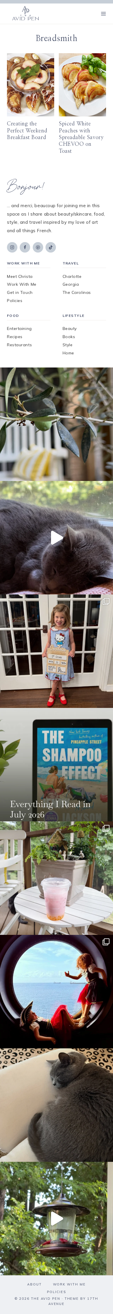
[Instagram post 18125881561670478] (56, 1105)
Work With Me (22, 284)
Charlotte (72, 276)
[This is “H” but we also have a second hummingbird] (56, 1218)
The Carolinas (77, 292)
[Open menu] (103, 13)
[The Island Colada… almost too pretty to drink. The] (56, 878)
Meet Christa (20, 276)
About (34, 1284)
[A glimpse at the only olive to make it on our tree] (56, 424)
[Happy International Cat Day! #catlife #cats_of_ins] (56, 537)
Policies (14, 300)
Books (69, 336)
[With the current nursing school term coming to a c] (56, 764)
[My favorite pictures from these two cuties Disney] (56, 991)
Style (68, 344)
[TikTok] (50, 247)
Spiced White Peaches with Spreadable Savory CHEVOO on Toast (81, 137)
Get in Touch (20, 292)
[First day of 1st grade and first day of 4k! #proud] (56, 651)
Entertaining (19, 328)
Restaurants (19, 344)
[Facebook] (25, 247)
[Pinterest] (38, 247)
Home (68, 353)
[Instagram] (12, 247)
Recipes (15, 336)
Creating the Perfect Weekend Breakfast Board (27, 130)
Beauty (70, 328)
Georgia (71, 284)
